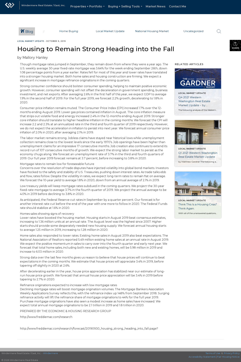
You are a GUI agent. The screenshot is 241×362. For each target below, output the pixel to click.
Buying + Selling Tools (126, 9)
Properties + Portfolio (88, 9)
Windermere (50, 353)
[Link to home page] (10, 7)
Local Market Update (30, 41)
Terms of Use (213, 353)
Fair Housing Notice (228, 356)
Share (235, 48)
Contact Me (177, 6)
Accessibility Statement (202, 356)
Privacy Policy (232, 353)
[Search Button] (219, 31)
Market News (155, 6)
